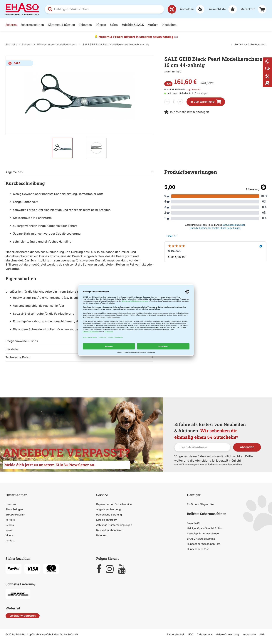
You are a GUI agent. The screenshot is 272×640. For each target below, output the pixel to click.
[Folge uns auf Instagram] (111, 569)
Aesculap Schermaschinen (203, 533)
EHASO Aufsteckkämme (201, 538)
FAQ (190, 634)
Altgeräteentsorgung (108, 509)
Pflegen (101, 24)
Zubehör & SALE (133, 24)
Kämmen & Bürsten (61, 24)
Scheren (11, 24)
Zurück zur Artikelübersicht (250, 44)
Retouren (101, 535)
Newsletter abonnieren (109, 530)
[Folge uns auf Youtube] (123, 569)
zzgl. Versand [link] (193, 89)
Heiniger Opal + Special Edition (204, 528)
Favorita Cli (193, 523)
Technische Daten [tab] (18, 357)
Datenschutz (204, 634)
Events (10, 525)
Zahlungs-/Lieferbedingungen (114, 525)
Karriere (10, 519)
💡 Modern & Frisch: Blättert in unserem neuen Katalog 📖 (136, 37)
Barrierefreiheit (176, 634)
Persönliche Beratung (109, 514)
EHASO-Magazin (15, 514)
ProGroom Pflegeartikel (200, 504)
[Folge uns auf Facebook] (100, 569)
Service (102, 495)
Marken (153, 24)
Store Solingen (14, 509)
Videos (10, 535)
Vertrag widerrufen (22, 615)
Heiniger (194, 495)
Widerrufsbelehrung (227, 634)
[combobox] (104, 9)
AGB (262, 634)
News (9, 530)
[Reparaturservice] (172, 9)
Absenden (247, 447)
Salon (114, 24)
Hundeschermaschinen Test (203, 544)
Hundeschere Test (198, 549)
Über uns (11, 504)
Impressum (249, 634)
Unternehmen (17, 495)
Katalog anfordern (106, 519)
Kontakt (10, 540)
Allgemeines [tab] (14, 172)
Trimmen (85, 24)
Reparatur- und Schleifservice (114, 504)
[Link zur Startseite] (22, 9)
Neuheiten (169, 24)
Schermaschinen (32, 24)
